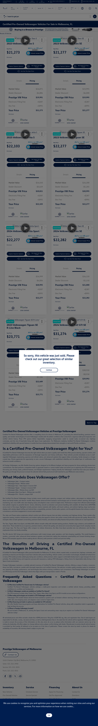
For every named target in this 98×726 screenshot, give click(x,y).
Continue (49, 370)
